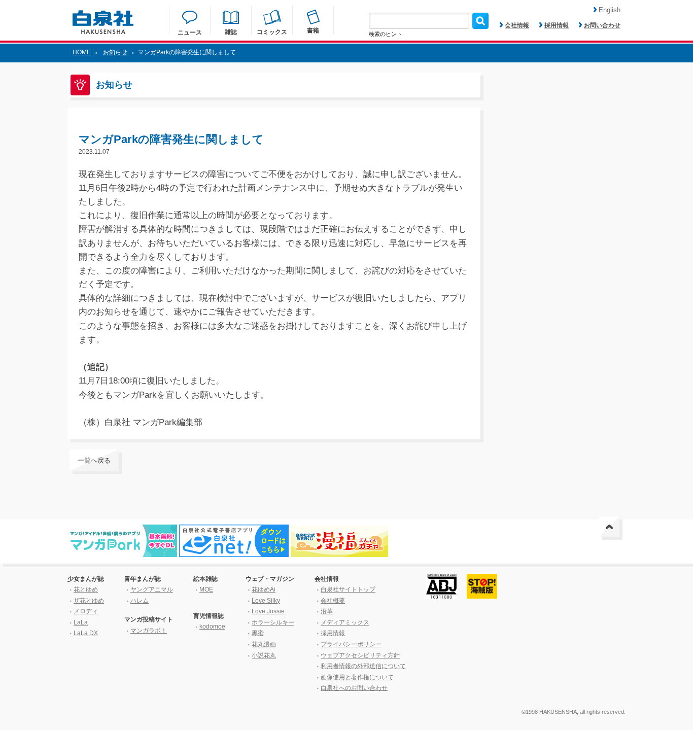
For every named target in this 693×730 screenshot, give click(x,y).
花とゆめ (86, 589)
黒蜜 (258, 633)
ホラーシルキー (273, 622)
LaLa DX (86, 633)
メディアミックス (345, 622)
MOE (206, 589)
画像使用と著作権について (357, 677)
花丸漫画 (264, 644)
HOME (82, 52)
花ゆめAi (263, 589)
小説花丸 (264, 655)
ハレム (139, 600)
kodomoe (212, 626)
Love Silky (266, 600)
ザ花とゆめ (89, 600)
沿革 (327, 611)
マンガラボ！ (148, 630)
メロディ (86, 611)
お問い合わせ (602, 25)
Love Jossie (268, 611)
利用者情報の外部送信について (363, 666)
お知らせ (115, 52)
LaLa (81, 622)
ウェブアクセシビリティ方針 (360, 655)
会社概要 (333, 600)
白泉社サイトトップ (348, 589)
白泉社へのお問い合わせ (354, 687)
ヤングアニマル (151, 589)
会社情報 (517, 25)
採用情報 (556, 25)
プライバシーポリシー (351, 644)
